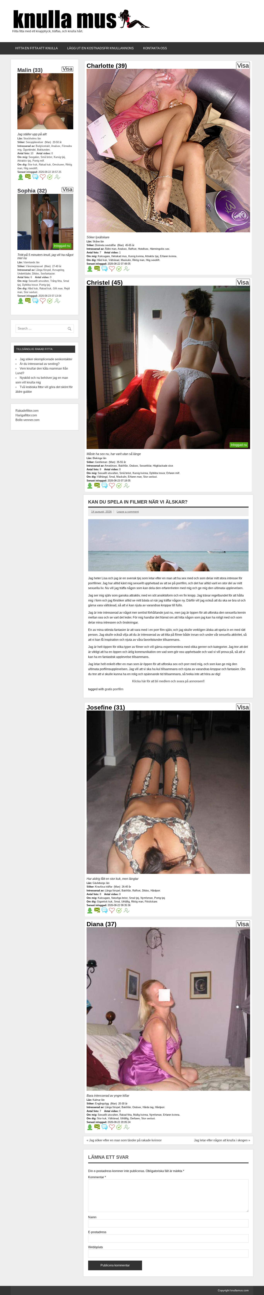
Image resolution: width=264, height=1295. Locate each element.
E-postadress (97, 1232)
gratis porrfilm (114, 689)
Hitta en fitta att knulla (36, 48)
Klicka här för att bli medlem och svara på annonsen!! (168, 681)
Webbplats (95, 1247)
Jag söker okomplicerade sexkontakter (46, 359)
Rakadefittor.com (27, 410)
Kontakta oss (155, 48)
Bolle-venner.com (27, 420)
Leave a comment (128, 511)
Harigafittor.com (26, 415)
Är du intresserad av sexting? (40, 363)
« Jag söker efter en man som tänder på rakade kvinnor (124, 1140)
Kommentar (97, 1177)
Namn (92, 1217)
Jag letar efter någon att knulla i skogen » (222, 1140)
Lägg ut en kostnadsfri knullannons (100, 48)
